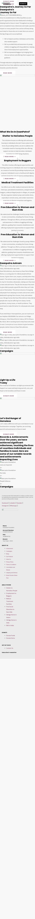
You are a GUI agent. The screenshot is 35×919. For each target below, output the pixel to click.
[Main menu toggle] (31, 4)
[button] (23, 3)
